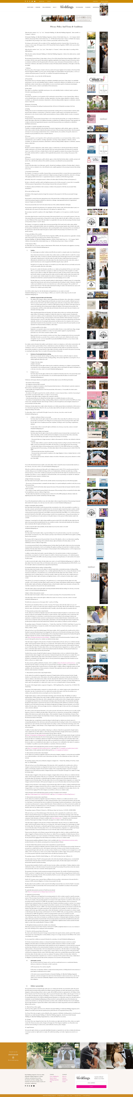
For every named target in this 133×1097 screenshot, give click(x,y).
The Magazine (79, 7)
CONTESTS (95, 1)
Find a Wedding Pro (54, 1076)
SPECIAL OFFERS (104, 1)
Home (66, 7)
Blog (54, 7)
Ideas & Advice (53, 1078)
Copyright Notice (78, 1095)
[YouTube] (35, 1)
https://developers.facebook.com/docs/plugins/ (39, 637)
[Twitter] (33, 1)
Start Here (30, 7)
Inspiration (96, 7)
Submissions (64, 1080)
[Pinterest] (26, 1)
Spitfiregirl (88, 1095)
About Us (64, 1076)
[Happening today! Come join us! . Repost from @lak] (66, 1055)
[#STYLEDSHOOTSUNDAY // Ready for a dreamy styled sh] (40, 1055)
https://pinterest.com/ (57, 818)
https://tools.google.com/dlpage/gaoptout (36, 735)
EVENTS (49, 1)
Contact (64, 1081)
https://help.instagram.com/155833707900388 (39, 794)
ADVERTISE (41, 1)
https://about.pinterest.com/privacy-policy (68, 840)
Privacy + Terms (69, 1095)
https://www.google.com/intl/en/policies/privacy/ (39, 748)
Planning (87, 7)
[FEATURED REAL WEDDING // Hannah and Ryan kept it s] (93, 1055)
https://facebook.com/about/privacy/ (66, 663)
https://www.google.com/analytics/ (60, 750)
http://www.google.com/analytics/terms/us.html (67, 748)
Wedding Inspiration (54, 1080)
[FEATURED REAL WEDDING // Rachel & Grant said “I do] (119, 1055)
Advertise (64, 1078)
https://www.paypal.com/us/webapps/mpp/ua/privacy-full (41, 891)
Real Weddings (47, 7)
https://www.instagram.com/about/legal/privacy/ (63, 794)
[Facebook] (28, 1)
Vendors (37, 7)
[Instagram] (30, 1)
